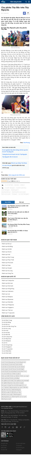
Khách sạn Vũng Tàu (7, 273)
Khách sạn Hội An (6, 252)
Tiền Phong (26, 142)
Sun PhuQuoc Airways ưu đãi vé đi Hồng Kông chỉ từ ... (18, 206)
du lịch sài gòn (5, 369)
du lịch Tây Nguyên (6, 190)
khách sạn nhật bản (15, 376)
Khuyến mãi (4, 443)
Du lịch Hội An (5, 366)
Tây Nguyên (14, 194)
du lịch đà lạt (20, 371)
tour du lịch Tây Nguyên (24, 194)
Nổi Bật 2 (22, 185)
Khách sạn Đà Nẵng (7, 246)
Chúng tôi (18, 449)
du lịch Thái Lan (12, 369)
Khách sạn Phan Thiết (8, 260)
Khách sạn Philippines (8, 305)
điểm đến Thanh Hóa (6, 389)
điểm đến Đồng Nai (16, 389)
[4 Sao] (5, 181)
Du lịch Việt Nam (20, 443)
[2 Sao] (2, 181)
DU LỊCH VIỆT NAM (8, 4)
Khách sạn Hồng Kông (8, 288)
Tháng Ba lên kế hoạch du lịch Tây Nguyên (14, 154)
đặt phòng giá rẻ (14, 190)
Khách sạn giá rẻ (16, 373)
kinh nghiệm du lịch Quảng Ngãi (21, 380)
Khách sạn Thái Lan (7, 310)
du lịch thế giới (20, 369)
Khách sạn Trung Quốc (8, 313)
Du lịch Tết (4, 449)
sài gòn (21, 382)
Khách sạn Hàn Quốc (7, 286)
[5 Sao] (6, 181)
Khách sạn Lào (6, 294)
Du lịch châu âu (5, 364)
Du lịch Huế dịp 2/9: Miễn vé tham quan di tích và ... (18, 231)
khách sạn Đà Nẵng (14, 378)
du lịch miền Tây (12, 366)
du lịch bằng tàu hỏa (20, 362)
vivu (2, 387)
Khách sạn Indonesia (7, 291)
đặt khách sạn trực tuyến (7, 394)
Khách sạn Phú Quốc (7, 262)
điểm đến (26, 387)
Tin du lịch (19, 445)
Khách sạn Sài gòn (7, 268)
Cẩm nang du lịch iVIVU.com (16, 175)
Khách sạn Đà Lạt (6, 243)
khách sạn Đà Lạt (5, 378)
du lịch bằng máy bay (10, 362)
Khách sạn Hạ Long (7, 270)
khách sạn (9, 373)
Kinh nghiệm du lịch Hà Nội (7, 380)
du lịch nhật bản (20, 366)
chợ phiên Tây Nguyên (10, 187)
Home (2, 4)
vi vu (25, 385)
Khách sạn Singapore (8, 307)
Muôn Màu (16, 185)
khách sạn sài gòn (25, 376)
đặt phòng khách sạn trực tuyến (18, 192)
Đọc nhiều (8, 202)
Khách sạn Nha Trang (8, 257)
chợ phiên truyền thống (21, 187)
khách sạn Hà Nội (5, 376)
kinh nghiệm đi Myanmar (7, 382)
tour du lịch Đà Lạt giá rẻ (17, 385)
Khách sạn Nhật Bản (7, 302)
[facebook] (24, 13)
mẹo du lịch (16, 382)
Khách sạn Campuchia (8, 280)
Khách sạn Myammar (7, 299)
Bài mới (21, 202)
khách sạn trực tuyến (6, 194)
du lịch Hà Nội (19, 364)
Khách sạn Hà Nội (7, 249)
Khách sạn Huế (6, 254)
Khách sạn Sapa (6, 265)
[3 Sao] (4, 181)
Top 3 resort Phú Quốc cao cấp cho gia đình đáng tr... (18, 218)
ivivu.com (4, 373)
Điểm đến (3, 447)
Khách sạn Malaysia (7, 296)
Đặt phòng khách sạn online (16, 387)
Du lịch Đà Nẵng (12, 371)
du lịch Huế (12, 364)
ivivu (25, 371)
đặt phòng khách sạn (6, 192)
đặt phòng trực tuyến (6, 399)
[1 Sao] (1, 181)
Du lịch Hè (4, 445)
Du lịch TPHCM (5, 371)
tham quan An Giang (6, 385)
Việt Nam (7, 387)
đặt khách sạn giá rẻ (6, 392)
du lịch (3, 362)
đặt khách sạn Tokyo (16, 392)
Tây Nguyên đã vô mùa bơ (10, 157)
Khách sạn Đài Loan (7, 283)
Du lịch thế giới (20, 447)
